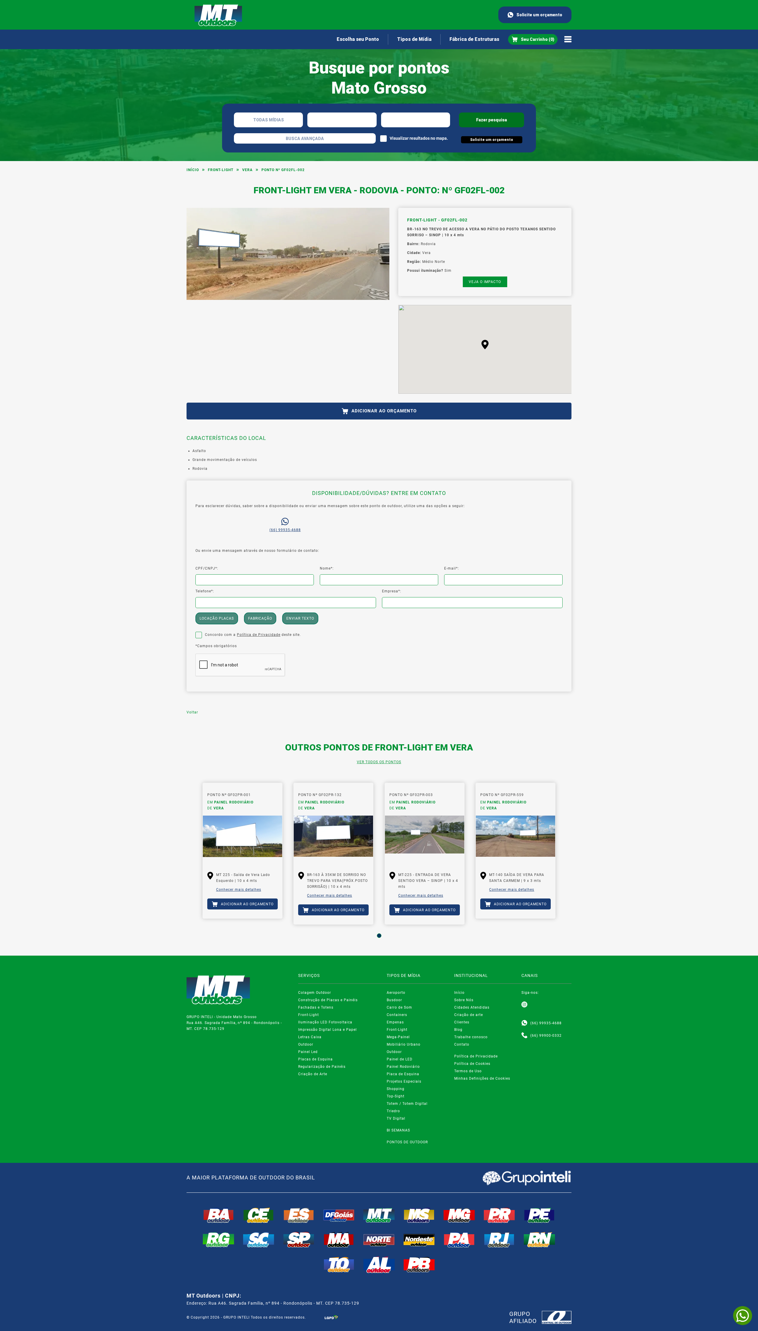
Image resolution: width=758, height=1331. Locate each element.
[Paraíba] (419, 1264)
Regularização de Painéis (322, 1067)
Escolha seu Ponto (358, 39)
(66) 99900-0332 (546, 1035)
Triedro (393, 1111)
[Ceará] (258, 1215)
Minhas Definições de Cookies (482, 1078)
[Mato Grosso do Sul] (419, 1215)
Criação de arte (468, 1015)
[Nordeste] (419, 1239)
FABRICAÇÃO (260, 618)
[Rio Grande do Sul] (218, 1239)
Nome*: (327, 568)
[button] (485, 344)
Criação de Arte (312, 1074)
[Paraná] (499, 1215)
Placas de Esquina (315, 1059)
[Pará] (459, 1239)
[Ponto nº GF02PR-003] (424, 839)
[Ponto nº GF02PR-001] (242, 839)
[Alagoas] (379, 1264)
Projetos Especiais (404, 1081)
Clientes (461, 1022)
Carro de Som (399, 1007)
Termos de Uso (468, 1071)
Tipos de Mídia (414, 39)
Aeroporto (396, 993)
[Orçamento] (533, 39)
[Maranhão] (339, 1239)
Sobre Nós (463, 1000)
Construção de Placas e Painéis (328, 1000)
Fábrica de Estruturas (474, 39)
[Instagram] (524, 1005)
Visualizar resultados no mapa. (419, 138)
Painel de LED (399, 1059)
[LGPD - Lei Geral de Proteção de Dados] (331, 1317)
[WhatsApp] (742, 1315)
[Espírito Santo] (298, 1215)
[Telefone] (524, 1035)
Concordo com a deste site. (253, 635)
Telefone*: (204, 591)
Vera (247, 170)
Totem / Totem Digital (407, 1104)
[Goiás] (339, 1215)
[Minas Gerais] (459, 1215)
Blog (458, 1030)
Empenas (395, 1022)
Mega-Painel (398, 1037)
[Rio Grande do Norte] (539, 1239)
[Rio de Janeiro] (499, 1239)
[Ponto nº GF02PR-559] (515, 839)
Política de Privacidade (258, 635)
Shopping (395, 1089)
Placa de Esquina (403, 1074)
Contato (461, 1044)
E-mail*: (451, 568)
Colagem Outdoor (314, 993)
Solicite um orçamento (539, 14)
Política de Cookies (472, 1064)
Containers (397, 1015)
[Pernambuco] (539, 1215)
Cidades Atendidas (471, 1007)
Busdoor (394, 1000)
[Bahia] (218, 1215)
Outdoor (305, 1044)
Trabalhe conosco (471, 1037)
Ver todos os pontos (379, 762)
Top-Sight (395, 1096)
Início (193, 170)
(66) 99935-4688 (285, 530)
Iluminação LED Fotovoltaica (325, 1022)
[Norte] (379, 1239)
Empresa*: (391, 591)
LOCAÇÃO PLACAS (217, 618)
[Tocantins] (339, 1264)
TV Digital (396, 1118)
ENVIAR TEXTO (300, 618)
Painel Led (308, 1052)
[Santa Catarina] (258, 1239)
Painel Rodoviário (403, 1067)
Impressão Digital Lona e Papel (327, 1030)
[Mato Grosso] (379, 1215)
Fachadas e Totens (315, 1007)
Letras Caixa (310, 1037)
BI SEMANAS (398, 1130)
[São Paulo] (298, 1239)
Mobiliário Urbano (403, 1044)
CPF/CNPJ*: (206, 568)
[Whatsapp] (524, 1023)
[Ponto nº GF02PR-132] (333, 839)
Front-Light (220, 170)
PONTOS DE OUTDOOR (407, 1142)
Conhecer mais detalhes (238, 890)
